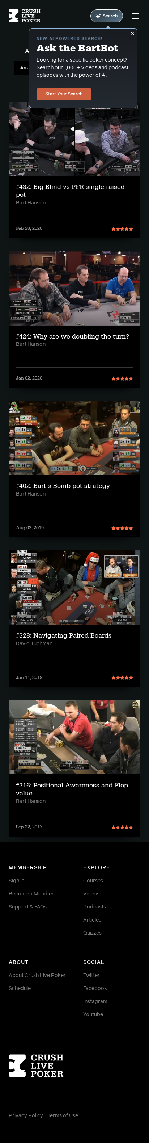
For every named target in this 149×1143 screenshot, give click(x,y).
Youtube (93, 1014)
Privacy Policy (26, 1115)
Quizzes (92, 933)
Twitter (91, 975)
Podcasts (94, 907)
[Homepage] (25, 16)
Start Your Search (64, 94)
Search (110, 16)
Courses (93, 880)
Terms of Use (62, 1115)
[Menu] (135, 16)
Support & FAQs (28, 907)
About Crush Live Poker (37, 975)
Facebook (95, 988)
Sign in (16, 880)
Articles (92, 920)
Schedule (20, 988)
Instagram (95, 1001)
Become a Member (31, 893)
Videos (91, 893)
